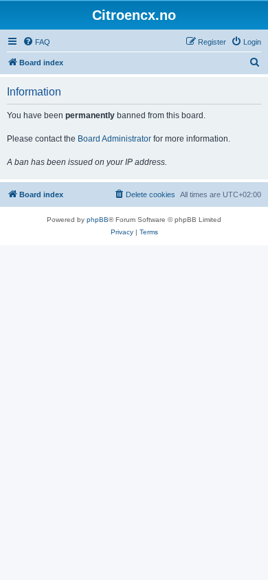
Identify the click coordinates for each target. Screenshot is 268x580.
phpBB (98, 219)
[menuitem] (36, 42)
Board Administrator (114, 139)
